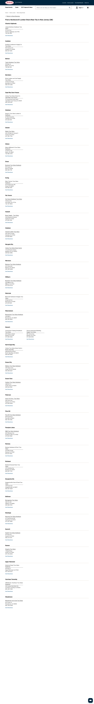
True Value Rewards (79, 2)
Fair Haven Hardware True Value (13, 199)
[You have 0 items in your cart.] (88, 7)
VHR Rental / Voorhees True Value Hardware (14, 583)
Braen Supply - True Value (12, 215)
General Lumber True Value (12, 231)
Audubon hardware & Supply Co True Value (13, 45)
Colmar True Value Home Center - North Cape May (14, 349)
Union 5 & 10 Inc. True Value (12, 398)
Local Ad (64, 2)
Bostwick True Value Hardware (13, 165)
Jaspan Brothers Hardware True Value (13, 27)
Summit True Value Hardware (12, 532)
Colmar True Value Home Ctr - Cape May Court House (13, 96)
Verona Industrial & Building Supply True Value (34, 331)
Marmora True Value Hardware (13, 264)
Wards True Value (9, 131)
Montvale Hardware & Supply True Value (14, 297)
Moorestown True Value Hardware (14, 314)
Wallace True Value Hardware (13, 366)
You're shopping (18, 2)
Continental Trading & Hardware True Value (13, 331)
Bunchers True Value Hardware (13, 280)
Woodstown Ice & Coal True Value (14, 600)
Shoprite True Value (10, 549)
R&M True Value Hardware (12, 431)
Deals (16, 7)
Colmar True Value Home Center (13, 248)
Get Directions (9, 35)
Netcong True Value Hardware (13, 516)
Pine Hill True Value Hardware (13, 415)
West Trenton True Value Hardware (11, 182)
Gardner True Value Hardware (13, 382)
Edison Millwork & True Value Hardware (12, 148)
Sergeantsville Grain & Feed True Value (13, 483)
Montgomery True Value (11, 500)
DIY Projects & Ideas (26, 7)
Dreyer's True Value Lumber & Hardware (13, 114)
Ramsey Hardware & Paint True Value (13, 448)
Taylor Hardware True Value (12, 62)
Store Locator (70, 2)
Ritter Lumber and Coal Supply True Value (13, 79)
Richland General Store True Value (12, 465)
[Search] (69, 7)
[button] (80, 7)
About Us (87, 2)
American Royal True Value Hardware (12, 566)
